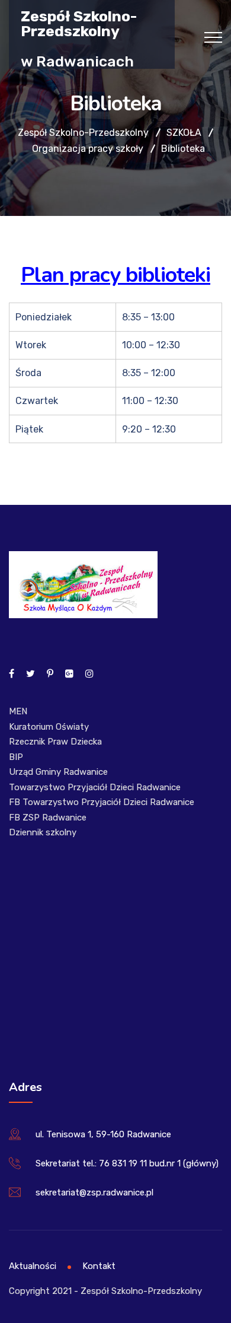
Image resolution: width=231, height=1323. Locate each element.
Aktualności (32, 1266)
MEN (18, 711)
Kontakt (99, 1266)
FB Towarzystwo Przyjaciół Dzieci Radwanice (101, 802)
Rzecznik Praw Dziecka (55, 741)
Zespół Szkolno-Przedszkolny (79, 23)
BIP (16, 757)
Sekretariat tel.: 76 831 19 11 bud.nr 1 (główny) (127, 1163)
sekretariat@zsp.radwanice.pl (94, 1192)
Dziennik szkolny (42, 832)
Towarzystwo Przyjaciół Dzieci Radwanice (95, 787)
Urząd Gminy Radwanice (58, 772)
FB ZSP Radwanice (47, 817)
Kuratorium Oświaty (49, 726)
